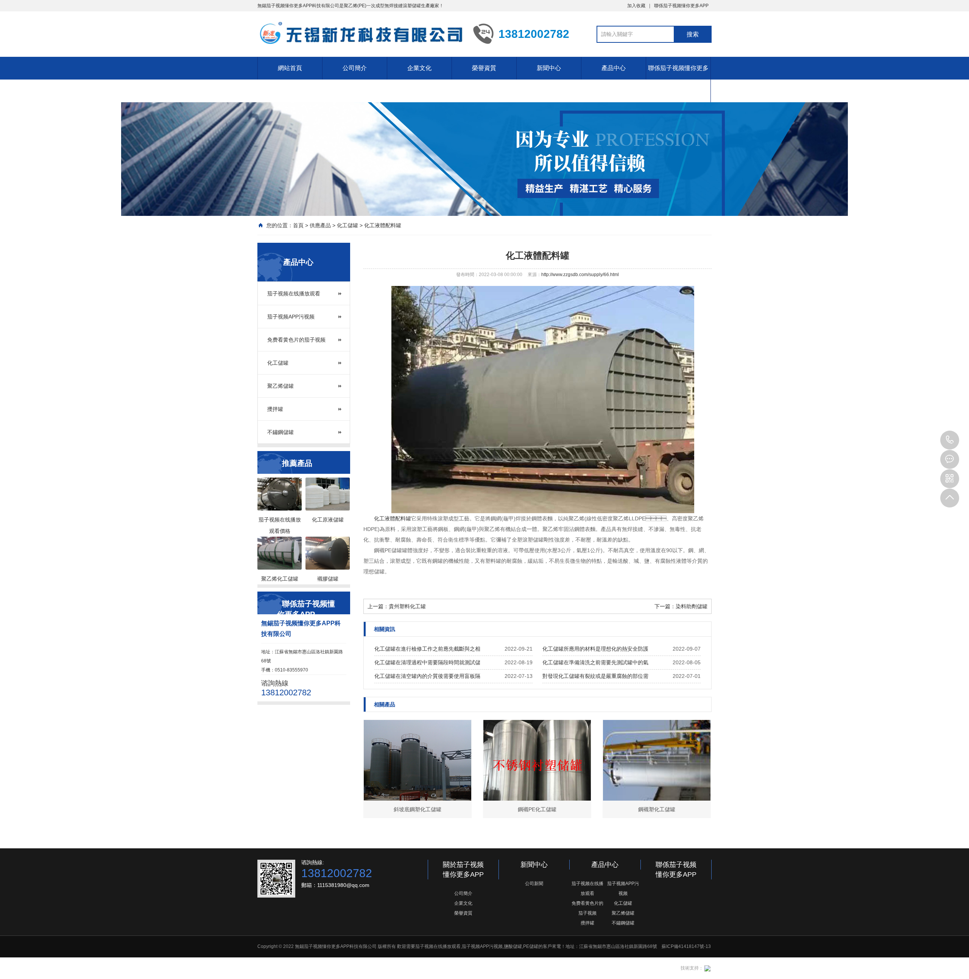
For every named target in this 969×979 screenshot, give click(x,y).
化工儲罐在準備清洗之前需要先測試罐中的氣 (595, 662)
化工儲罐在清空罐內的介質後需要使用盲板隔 (427, 676)
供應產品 (320, 225)
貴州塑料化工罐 (407, 606)
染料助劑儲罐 (691, 606)
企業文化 (419, 68)
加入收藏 (636, 5)
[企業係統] (706, 968)
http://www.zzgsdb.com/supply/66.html (580, 274)
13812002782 (949, 440)
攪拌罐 (275, 409)
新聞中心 (549, 68)
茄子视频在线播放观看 (293, 293)
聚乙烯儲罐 (280, 386)
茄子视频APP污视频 (291, 317)
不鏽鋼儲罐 (280, 432)
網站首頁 (290, 68)
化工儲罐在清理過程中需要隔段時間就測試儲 (427, 662)
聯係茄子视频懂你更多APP (681, 5)
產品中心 (613, 68)
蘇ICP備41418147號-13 (686, 946)
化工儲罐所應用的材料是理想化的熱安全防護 (595, 649)
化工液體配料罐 (382, 225)
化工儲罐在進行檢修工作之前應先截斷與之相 (427, 649)
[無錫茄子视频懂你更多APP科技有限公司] (359, 33)
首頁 (298, 225)
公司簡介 (355, 68)
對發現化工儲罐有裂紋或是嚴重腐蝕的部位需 (595, 676)
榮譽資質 (484, 68)
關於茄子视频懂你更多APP (463, 869)
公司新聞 (534, 883)
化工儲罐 (347, 225)
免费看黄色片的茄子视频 (296, 340)
